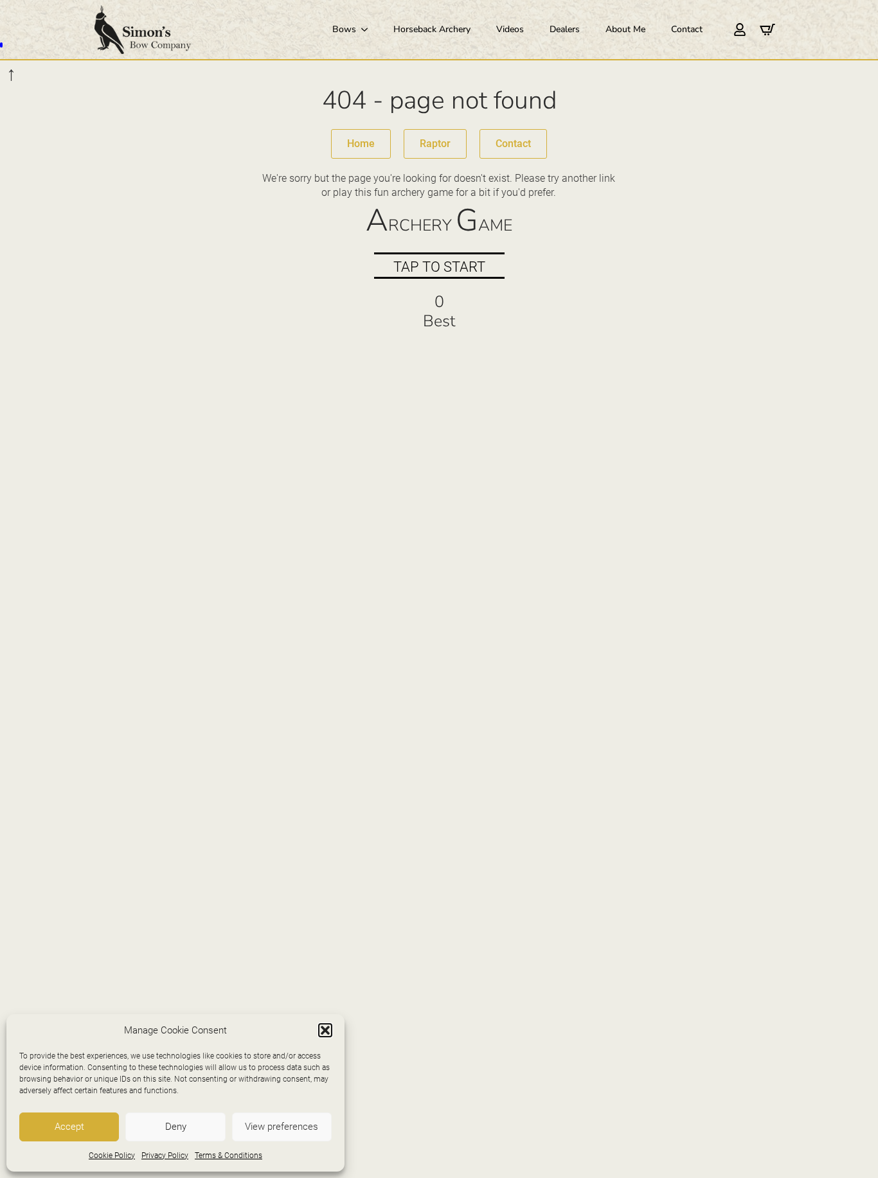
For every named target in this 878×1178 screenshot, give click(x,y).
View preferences (281, 1126)
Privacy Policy (164, 1155)
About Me (625, 29)
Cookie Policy (112, 1155)
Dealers (565, 29)
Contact (687, 29)
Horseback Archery (431, 29)
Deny (175, 1126)
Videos (510, 29)
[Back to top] (849, 1149)
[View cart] (767, 29)
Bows (344, 29)
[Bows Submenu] (368, 29)
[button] (325, 1030)
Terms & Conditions (228, 1155)
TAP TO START (439, 267)
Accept (69, 1126)
